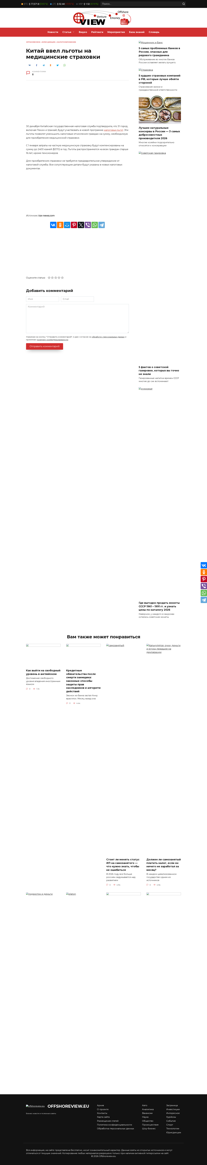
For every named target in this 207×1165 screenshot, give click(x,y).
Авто (144, 1105)
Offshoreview (33, 42)
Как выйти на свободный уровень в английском (43, 672)
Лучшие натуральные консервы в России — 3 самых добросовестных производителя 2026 (159, 133)
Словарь (154, 32)
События (171, 1121)
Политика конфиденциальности (114, 1124)
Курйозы (171, 1117)
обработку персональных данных (108, 337)
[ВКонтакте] (53, 225)
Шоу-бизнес (149, 1128)
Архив (100, 1105)
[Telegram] (101, 225)
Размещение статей (107, 1121)
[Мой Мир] (67, 225)
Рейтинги (97, 32)
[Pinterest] (74, 225)
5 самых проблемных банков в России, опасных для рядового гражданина (159, 52)
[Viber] (88, 225)
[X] (81, 225)
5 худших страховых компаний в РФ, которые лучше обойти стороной (159, 79)
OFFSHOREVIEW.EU (68, 1106)
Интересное (173, 1113)
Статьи (66, 32)
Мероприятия (116, 32)
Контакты (102, 1113)
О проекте (103, 1109)
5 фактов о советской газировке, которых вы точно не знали (159, 370)
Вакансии (147, 1113)
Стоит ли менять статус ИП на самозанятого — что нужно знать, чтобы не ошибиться (122, 864)
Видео (83, 32)
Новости (53, 32)
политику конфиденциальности (52, 340)
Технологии (172, 1128)
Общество (147, 1121)
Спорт (169, 1124)
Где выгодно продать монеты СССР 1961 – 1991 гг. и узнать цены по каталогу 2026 (159, 606)
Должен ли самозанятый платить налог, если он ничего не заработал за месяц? (163, 864)
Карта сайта (103, 1117)
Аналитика (148, 1109)
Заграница (172, 1105)
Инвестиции (173, 1109)
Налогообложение (66, 42)
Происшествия (150, 1124)
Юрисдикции (48, 42)
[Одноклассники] (60, 225)
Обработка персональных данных (115, 1128)
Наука (145, 1117)
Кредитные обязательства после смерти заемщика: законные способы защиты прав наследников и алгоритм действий (83, 681)
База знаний (136, 32)
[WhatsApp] (95, 225)
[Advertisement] (77, 104)
